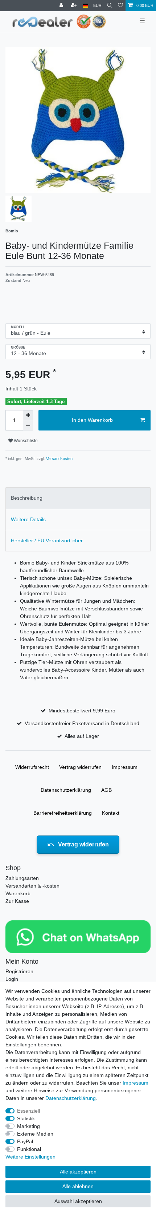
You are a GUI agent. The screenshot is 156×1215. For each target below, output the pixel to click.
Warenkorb (17, 893)
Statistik (26, 1118)
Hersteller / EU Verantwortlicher (47, 540)
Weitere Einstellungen (30, 1157)
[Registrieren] (74, 5)
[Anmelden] (62, 5)
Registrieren (19, 971)
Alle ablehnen (78, 1186)
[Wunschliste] (120, 5)
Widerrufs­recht (32, 767)
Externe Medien (35, 1134)
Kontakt (110, 813)
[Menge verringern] (28, 425)
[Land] (85, 5)
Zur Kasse (17, 901)
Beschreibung (26, 498)
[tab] (78, 498)
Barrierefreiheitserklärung (62, 813)
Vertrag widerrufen (80, 767)
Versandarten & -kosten (32, 886)
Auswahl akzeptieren (78, 1201)
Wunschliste (25, 440)
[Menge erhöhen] (28, 415)
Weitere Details (28, 519)
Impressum (124, 767)
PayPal (25, 1141)
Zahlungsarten (22, 878)
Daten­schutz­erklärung (66, 790)
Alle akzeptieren (78, 1172)
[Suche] (109, 5)
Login (11, 979)
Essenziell (28, 1111)
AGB (106, 790)
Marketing (28, 1126)
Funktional (29, 1149)
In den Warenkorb (92, 420)
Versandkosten (59, 458)
